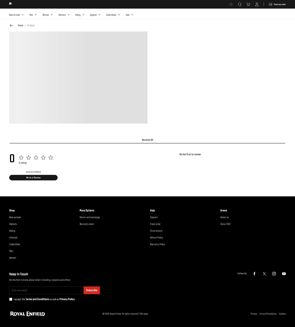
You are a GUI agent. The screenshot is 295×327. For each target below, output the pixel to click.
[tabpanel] (147, 168)
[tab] (147, 139)
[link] (31, 25)
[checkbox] (10, 299)
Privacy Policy (67, 299)
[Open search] (231, 4)
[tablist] (147, 140)
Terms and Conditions (37, 299)
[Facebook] (254, 274)
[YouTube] (284, 274)
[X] (264, 274)
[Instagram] (274, 274)
